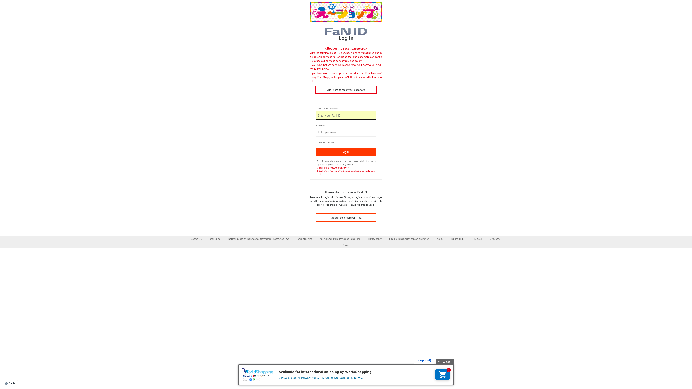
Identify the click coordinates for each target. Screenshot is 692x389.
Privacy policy (375, 238)
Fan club (478, 238)
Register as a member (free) (346, 217)
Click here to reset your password (346, 89)
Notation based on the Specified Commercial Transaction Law (258, 238)
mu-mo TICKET (458, 238)
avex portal (495, 238)
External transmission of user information (409, 238)
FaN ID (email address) (327, 108)
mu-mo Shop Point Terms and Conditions (340, 238)
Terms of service (304, 238)
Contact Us (196, 238)
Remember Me (326, 142)
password (320, 125)
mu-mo (440, 238)
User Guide (215, 238)
